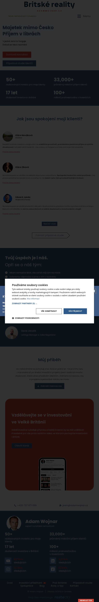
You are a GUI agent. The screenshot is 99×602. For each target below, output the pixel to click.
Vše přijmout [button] (75, 311)
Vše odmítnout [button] (49, 311)
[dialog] (49, 301)
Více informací (33, 298)
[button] (49, 303)
